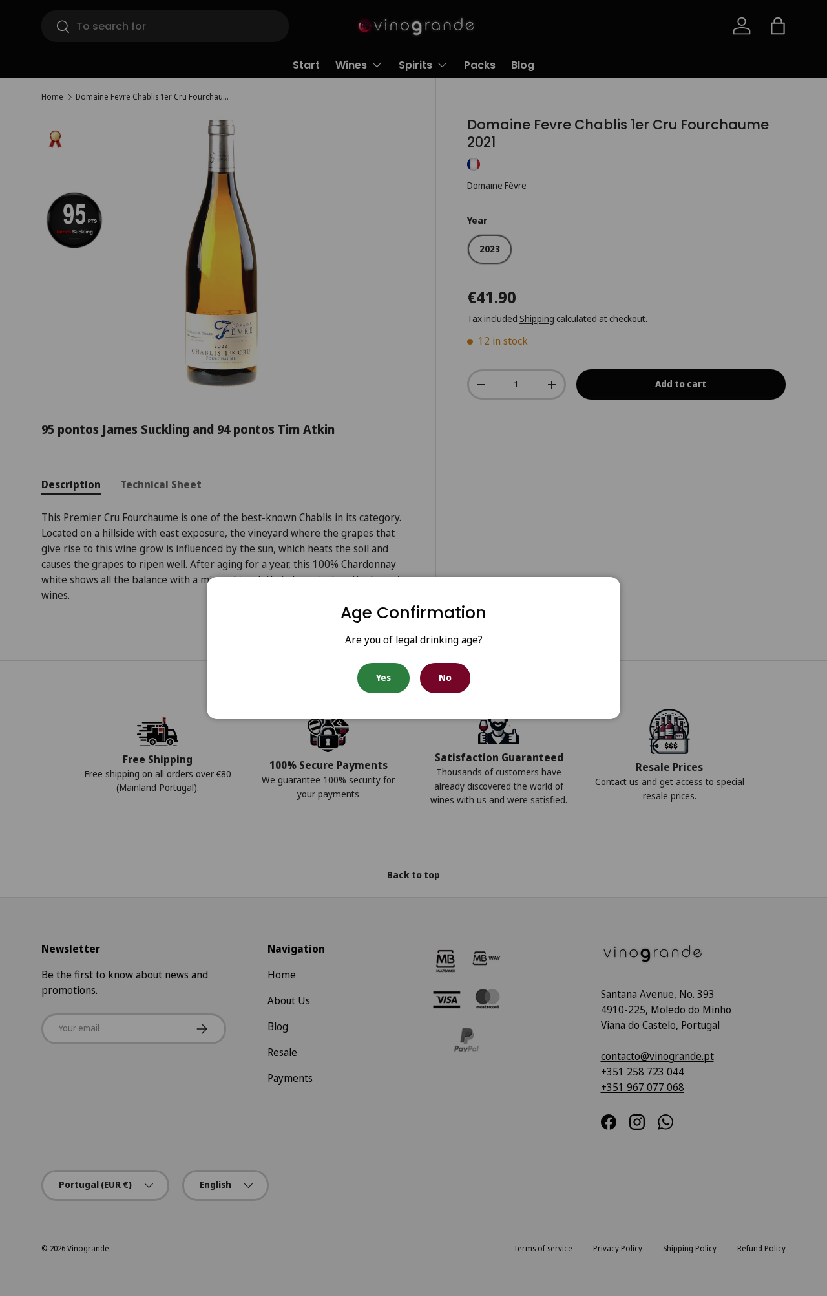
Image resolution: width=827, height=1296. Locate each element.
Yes (383, 677)
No (445, 677)
